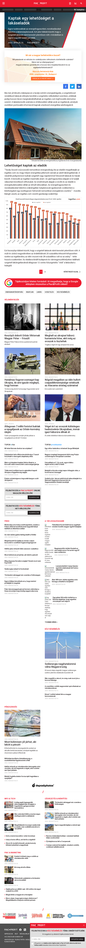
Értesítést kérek (77, 939)
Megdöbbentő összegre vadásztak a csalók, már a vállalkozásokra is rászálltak (27, 827)
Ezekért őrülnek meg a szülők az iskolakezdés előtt (26, 857)
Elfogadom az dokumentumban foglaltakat (57, 944)
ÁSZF (16, 934)
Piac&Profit (33, 42)
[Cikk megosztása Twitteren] (72, 86)
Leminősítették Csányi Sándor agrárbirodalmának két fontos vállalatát (67, 568)
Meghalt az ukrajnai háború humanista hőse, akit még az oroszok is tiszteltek (60, 338)
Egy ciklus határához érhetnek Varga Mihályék (62, 448)
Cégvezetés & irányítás (56, 799)
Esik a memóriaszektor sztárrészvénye (20, 836)
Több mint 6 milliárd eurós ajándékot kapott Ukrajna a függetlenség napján (20, 471)
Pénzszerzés (10, 707)
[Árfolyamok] (75, 3)
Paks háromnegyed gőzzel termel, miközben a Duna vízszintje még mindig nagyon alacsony (21, 590)
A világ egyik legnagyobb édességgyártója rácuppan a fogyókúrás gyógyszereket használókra (25, 805)
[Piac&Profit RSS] (25, 929)
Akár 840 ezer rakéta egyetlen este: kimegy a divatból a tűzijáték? (65, 580)
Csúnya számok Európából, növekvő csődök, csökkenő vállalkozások (62, 846)
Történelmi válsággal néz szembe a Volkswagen (22, 575)
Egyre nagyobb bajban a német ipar (68, 825)
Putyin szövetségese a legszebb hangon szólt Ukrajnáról (21, 479)
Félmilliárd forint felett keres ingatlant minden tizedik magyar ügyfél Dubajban (66, 526)
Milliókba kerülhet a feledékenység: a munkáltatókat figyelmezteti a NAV (18, 759)
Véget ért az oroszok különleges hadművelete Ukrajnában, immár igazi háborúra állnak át (62, 429)
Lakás (39, 292)
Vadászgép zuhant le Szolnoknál (16, 569)
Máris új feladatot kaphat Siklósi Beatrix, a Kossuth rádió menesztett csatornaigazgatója (21, 463)
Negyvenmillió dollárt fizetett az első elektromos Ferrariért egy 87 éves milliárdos (66, 550)
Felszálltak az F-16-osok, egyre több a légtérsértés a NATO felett (59, 463)
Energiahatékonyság (14, 292)
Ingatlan (29, 292)
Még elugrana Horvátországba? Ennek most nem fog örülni (22, 562)
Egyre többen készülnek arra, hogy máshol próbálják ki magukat (20, 582)
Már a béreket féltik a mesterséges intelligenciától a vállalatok (27, 815)
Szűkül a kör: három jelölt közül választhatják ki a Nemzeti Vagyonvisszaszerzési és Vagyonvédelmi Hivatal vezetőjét (63, 480)
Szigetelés (49, 292)
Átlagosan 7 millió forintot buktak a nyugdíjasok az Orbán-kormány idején (22, 429)
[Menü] (3, 3)
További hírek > (51, 622)
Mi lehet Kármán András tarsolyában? (18, 448)
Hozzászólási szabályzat (13, 937)
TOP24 (9, 445)
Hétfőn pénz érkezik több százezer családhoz (21, 549)
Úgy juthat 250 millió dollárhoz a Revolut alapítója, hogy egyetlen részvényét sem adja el (65, 599)
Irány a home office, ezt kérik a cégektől (20, 839)
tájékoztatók (19, 939)
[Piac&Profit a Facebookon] (20, 929)
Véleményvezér (11, 300)
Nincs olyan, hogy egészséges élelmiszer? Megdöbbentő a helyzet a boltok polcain (22, 899)
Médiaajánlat (24, 934)
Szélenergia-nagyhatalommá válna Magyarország (60, 665)
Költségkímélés (63, 292)
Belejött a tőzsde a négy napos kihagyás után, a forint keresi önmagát (62, 471)
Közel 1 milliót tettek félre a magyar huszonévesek (58, 695)
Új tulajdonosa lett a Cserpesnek (58, 841)
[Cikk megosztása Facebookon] (65, 86)
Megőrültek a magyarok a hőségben (19, 895)
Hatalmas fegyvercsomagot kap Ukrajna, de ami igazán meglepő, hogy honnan (21, 382)
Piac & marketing (12, 853)
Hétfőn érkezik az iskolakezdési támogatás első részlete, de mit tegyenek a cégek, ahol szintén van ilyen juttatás (22, 768)
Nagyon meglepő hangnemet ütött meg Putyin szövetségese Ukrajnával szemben (62, 455)
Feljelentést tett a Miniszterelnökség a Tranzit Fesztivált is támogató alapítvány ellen (21, 455)
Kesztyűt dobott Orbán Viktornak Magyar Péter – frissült (22, 337)
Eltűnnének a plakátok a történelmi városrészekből (27, 879)
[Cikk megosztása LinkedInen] (79, 86)
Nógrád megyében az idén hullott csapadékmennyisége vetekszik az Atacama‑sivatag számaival (62, 382)
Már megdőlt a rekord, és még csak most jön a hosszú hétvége (62, 679)
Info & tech (9, 799)
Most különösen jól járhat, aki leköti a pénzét (21, 555)
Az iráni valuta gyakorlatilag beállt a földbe (20, 535)
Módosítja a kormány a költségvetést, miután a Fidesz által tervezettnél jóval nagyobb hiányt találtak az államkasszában (21, 526)
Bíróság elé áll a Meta (22, 867)
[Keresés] (81, 3)
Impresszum (8, 934)
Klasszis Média (9, 941)
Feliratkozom (34, 497)
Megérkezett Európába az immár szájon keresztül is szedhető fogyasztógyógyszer (20, 542)
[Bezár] (84, 925)
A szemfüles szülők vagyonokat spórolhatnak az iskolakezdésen (63, 687)
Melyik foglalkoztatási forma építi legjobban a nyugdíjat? (21, 777)
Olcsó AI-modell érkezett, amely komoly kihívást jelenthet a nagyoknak (21, 844)
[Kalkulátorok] (70, 3)
